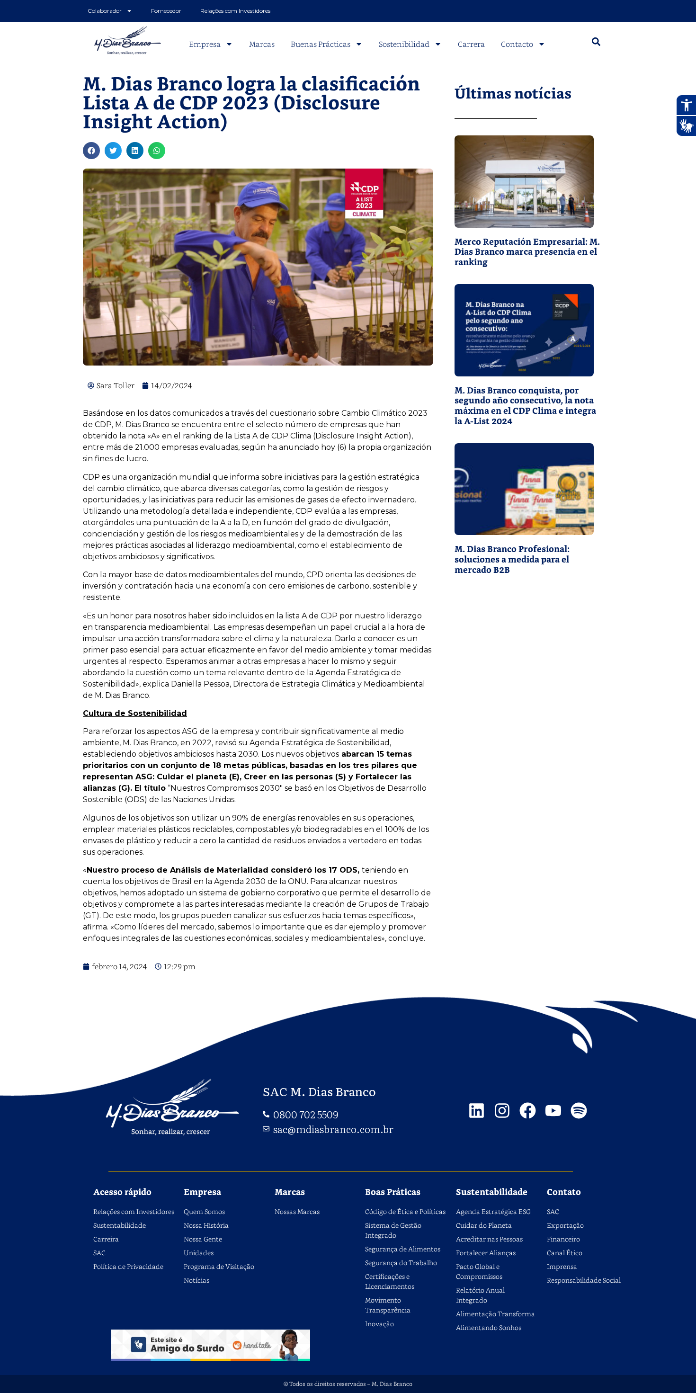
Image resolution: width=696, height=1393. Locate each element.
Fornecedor (166, 10)
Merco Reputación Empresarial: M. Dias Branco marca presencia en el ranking (527, 252)
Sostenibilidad (404, 44)
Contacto (517, 44)
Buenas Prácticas (320, 44)
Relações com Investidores (235, 10)
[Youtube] (553, 1110)
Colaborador (105, 10)
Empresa (205, 44)
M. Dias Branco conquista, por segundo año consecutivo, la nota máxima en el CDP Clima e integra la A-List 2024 (525, 406)
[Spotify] (578, 1110)
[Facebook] (527, 1110)
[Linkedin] (476, 1110)
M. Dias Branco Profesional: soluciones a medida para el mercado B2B (512, 560)
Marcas (262, 44)
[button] (596, 42)
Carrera (471, 44)
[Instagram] (502, 1110)
